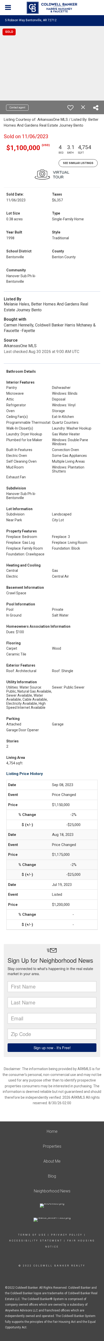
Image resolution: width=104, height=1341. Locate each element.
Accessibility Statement (35, 1240)
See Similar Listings (78, 163)
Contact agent (17, 107)
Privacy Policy (67, 1235)
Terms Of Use (32, 1235)
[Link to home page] (52, 7)
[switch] (70, 108)
